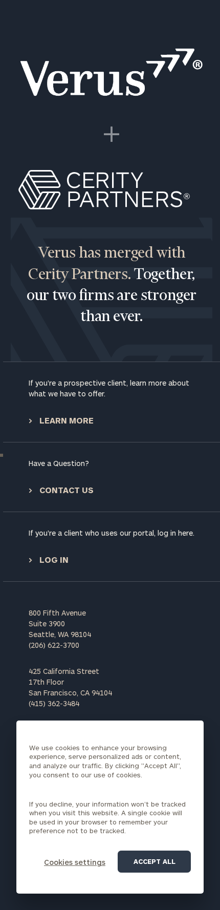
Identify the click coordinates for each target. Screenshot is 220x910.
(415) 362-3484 (54, 703)
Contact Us (65, 490)
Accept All (154, 861)
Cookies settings (74, 862)
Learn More (65, 420)
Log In (53, 559)
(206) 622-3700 (54, 645)
